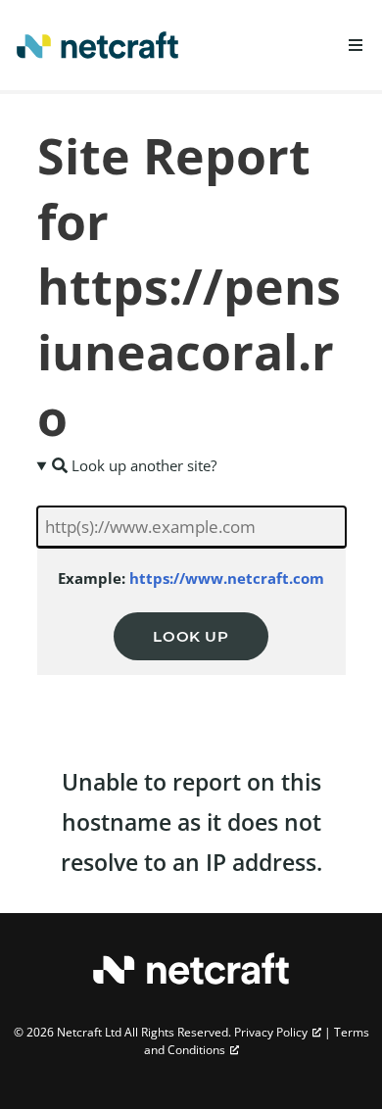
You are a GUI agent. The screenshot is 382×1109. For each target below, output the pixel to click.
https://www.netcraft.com (226, 578)
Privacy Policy (271, 1032)
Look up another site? (142, 465)
